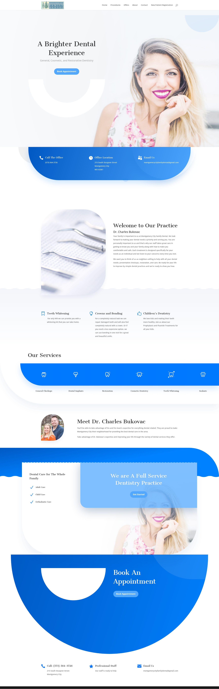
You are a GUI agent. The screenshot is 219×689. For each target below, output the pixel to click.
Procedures (115, 5)
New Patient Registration (162, 5)
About (135, 5)
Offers (126, 5)
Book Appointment (66, 71)
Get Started (138, 494)
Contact (144, 5)
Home (104, 5)
